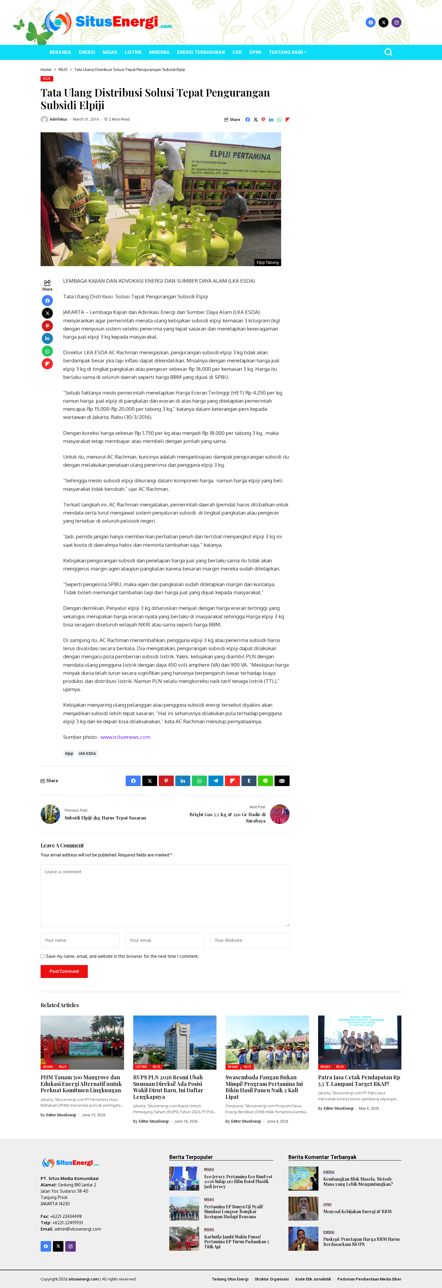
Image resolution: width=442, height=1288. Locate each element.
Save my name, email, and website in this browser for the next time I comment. (122, 956)
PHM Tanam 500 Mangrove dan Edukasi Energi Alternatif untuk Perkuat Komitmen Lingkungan (81, 1084)
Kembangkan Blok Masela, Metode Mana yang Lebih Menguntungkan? (358, 1181)
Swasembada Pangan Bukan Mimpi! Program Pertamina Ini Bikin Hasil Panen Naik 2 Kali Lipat (264, 1087)
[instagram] (396, 22)
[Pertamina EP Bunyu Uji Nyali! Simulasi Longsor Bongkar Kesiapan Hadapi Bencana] (184, 1209)
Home (46, 69)
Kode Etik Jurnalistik (313, 1279)
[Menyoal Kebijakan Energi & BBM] (303, 1209)
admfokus (58, 119)
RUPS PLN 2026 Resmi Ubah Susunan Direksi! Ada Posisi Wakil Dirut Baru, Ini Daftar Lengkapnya (168, 1087)
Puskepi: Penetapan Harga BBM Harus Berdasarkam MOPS (361, 1241)
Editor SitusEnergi (61, 1115)
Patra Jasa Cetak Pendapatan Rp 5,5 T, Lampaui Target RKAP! (359, 1080)
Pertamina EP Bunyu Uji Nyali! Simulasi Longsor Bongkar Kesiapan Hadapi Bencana (233, 1212)
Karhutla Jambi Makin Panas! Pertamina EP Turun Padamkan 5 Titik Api (236, 1242)
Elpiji (69, 754)
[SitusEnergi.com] (108, 22)
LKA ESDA (87, 754)
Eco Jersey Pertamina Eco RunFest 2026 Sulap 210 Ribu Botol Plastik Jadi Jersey (238, 1182)
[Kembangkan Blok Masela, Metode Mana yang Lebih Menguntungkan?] (303, 1179)
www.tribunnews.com (125, 737)
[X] (383, 22)
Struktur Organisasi (272, 1279)
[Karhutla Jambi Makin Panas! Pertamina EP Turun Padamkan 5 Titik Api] (184, 1239)
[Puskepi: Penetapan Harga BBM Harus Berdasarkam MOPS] (303, 1239)
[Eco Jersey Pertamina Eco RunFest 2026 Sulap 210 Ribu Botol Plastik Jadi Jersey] (184, 1179)
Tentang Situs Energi (230, 1279)
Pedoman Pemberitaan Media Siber (369, 1279)
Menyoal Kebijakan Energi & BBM (357, 1211)
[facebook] (371, 22)
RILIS (63, 69)
